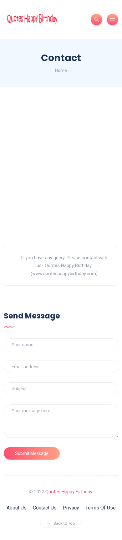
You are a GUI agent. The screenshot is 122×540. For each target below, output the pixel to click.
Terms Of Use (100, 508)
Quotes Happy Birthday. (69, 492)
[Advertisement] (61, 166)
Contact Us (45, 508)
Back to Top (64, 523)
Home (61, 70)
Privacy (71, 508)
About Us (17, 508)
